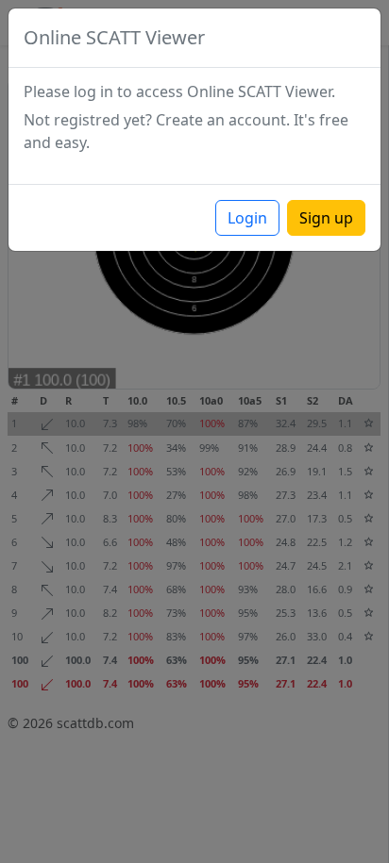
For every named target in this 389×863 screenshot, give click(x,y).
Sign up (326, 217)
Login (247, 217)
